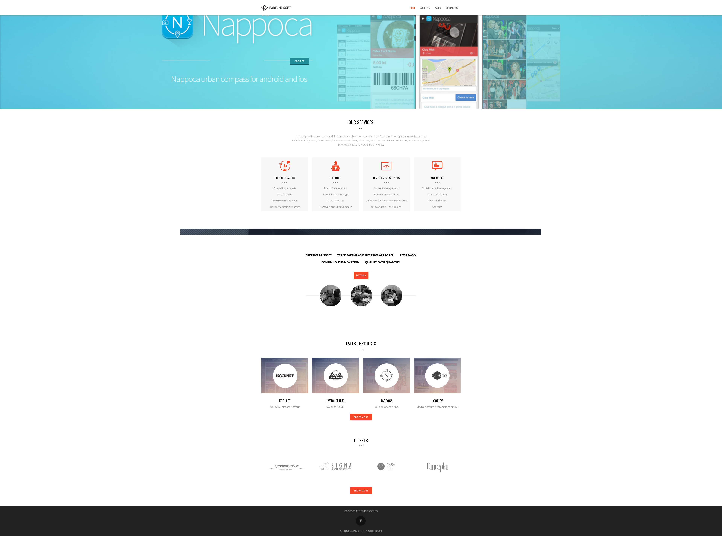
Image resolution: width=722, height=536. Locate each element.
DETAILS (361, 275)
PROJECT (299, 61)
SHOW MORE (361, 417)
